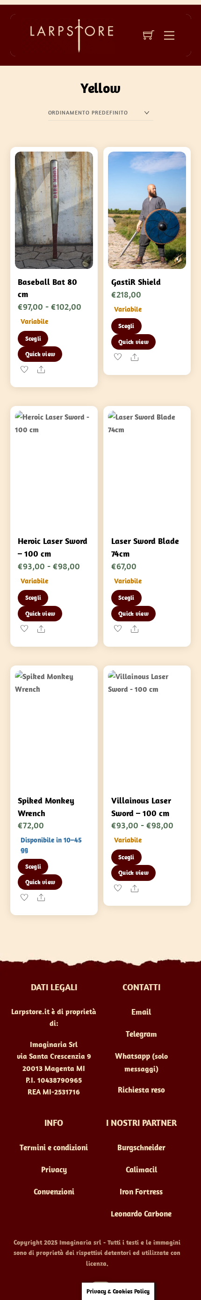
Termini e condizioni (54, 1147)
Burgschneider (141, 1147)
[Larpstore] (68, 34)
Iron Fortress (141, 1191)
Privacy (54, 1169)
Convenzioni (54, 1191)
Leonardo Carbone (141, 1213)
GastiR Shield (136, 281)
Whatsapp (132, 1056)
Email (141, 1012)
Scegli (33, 339)
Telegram (141, 1034)
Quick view (40, 354)
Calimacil (141, 1169)
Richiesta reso (141, 1090)
